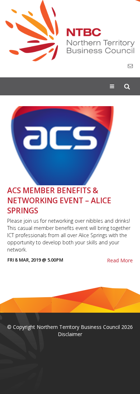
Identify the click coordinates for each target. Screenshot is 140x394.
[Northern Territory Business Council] (70, 31)
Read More (120, 260)
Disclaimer (70, 334)
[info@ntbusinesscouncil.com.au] (130, 66)
